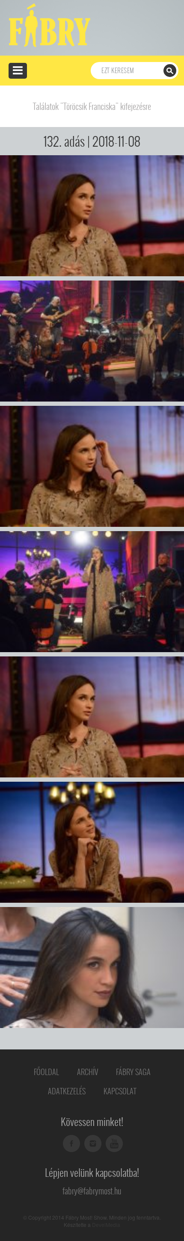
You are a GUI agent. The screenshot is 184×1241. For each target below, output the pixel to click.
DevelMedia (106, 1224)
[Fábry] (48, 24)
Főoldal (46, 1072)
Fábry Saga (133, 1072)
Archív (87, 1072)
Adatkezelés (67, 1091)
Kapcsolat (120, 1091)
